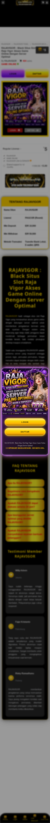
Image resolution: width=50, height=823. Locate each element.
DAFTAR (25, 432)
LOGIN (25, 422)
